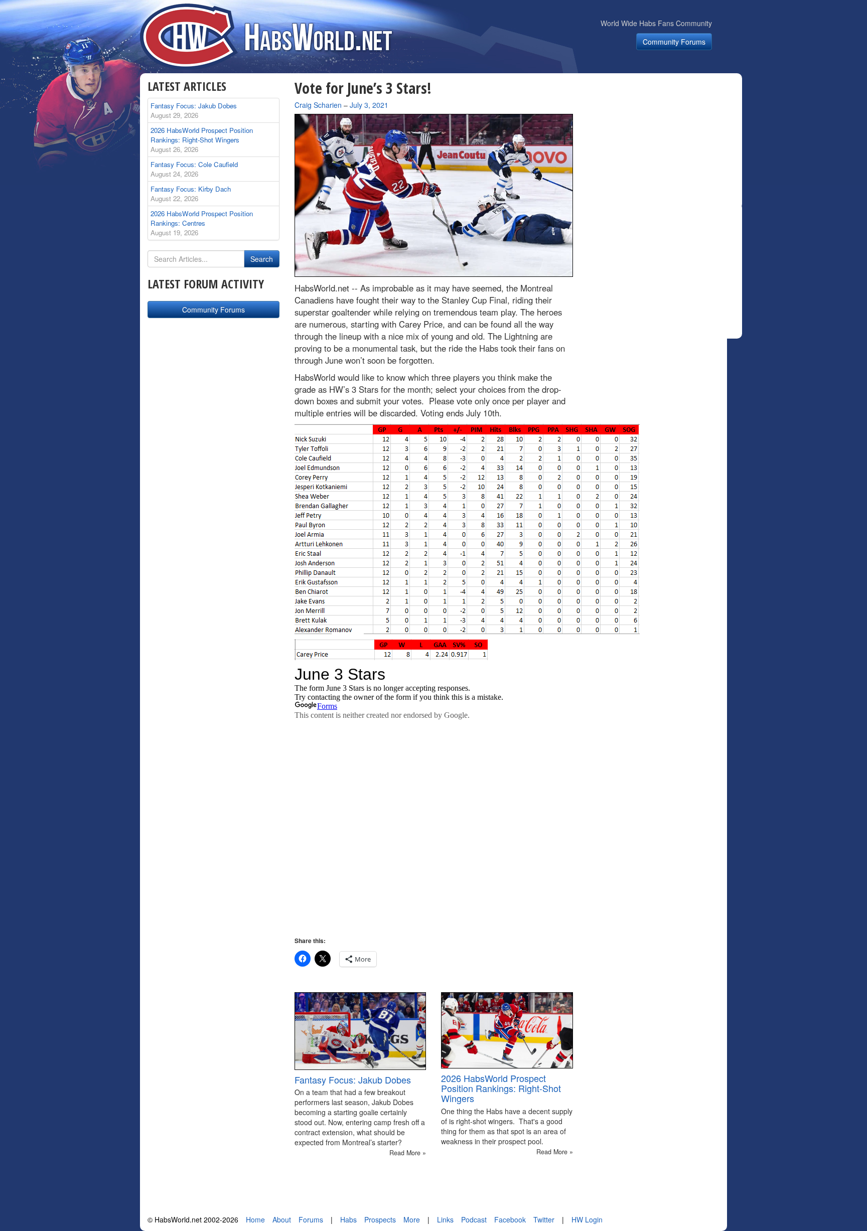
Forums (311, 1219)
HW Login (587, 1219)
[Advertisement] (663, 142)
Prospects (380, 1219)
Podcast (474, 1219)
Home (255, 1219)
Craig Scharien (318, 105)
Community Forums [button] (674, 42)
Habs (348, 1219)
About (281, 1219)
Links (445, 1219)
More (411, 1219)
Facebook (510, 1219)
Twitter (543, 1219)
